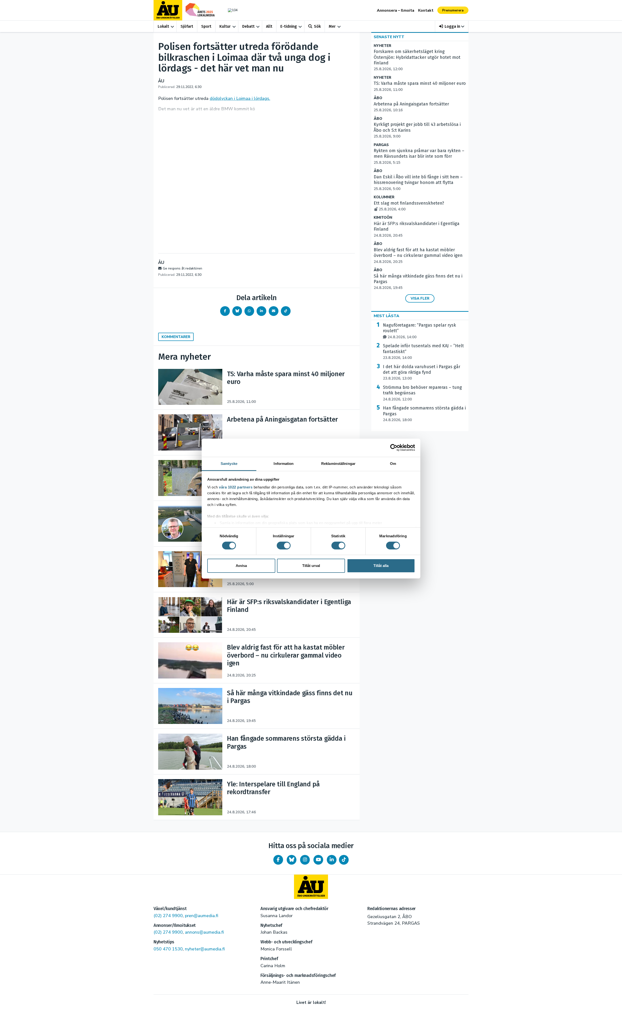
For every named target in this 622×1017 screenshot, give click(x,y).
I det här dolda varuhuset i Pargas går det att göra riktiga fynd (421, 372)
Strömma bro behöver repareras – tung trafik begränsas (422, 393)
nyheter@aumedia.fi (205, 949)
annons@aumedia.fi (204, 932)
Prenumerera (453, 10)
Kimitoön (383, 217)
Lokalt (163, 26)
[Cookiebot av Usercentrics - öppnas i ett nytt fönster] (393, 447)
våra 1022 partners (235, 487)
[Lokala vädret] (230, 10)
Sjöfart (187, 26)
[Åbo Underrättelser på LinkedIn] (332, 860)
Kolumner (384, 197)
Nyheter (382, 45)
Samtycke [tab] (229, 463)
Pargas (381, 145)
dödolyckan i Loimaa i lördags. (240, 98)
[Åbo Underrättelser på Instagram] (305, 860)
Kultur (225, 26)
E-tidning (288, 26)
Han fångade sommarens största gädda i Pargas (424, 413)
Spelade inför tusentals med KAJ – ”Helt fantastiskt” (423, 351)
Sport (206, 26)
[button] (451, 26)
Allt (269, 26)
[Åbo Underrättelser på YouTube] (318, 860)
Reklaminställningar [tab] (338, 463)
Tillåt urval (311, 566)
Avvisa (241, 566)
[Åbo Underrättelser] (311, 887)
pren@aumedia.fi (201, 916)
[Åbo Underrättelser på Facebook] (278, 860)
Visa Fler (420, 298)
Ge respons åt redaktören (182, 268)
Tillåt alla (381, 566)
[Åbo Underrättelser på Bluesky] (291, 860)
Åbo (378, 98)
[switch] (284, 545)
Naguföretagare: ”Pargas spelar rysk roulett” (419, 330)
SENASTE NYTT (389, 37)
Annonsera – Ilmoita (395, 10)
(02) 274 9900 (168, 916)
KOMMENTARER (176, 336)
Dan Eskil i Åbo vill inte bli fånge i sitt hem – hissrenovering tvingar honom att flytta (418, 182)
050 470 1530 (168, 949)
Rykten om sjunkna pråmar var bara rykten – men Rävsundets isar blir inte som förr (419, 156)
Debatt (248, 26)
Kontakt (425, 10)
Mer (332, 26)
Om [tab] (393, 463)
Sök (317, 26)
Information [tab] (284, 463)
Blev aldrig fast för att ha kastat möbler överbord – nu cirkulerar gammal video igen (418, 255)
